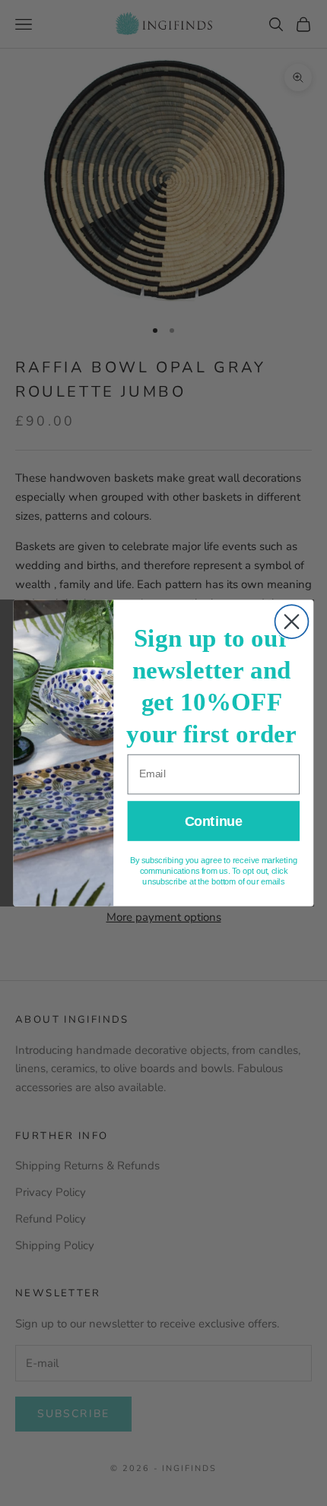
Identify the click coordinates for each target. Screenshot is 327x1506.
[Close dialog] (292, 621)
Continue (213, 821)
